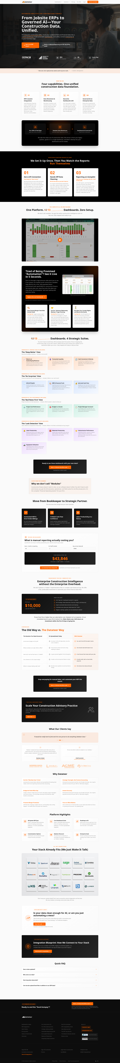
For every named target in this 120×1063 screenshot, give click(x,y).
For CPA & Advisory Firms (47, 1026)
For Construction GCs (46, 1024)
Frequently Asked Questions (48, 1038)
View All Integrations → (27, 1054)
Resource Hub (64, 1036)
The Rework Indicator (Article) (68, 1033)
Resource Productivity (47, 1036)
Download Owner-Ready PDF (50, 567)
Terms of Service (62, 1061)
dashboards (48, 37)
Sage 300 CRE (25, 1049)
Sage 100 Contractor (46, 1049)
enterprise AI (70, 37)
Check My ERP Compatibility (42, 951)
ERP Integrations (25, 1026)
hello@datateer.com (87, 1030)
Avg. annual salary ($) (78, 546)
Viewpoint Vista (84, 1049)
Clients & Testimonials (27, 1033)
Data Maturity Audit (66, 1029)
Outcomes (24, 1036)
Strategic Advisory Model (47, 1029)
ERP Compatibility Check (67, 1026)
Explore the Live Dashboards (35, 297)
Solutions (66, 2)
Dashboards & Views (26, 1024)
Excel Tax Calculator (66, 1024)
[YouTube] (97, 1061)
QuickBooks (63, 1052)
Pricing (73, 2)
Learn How (29, 716)
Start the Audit (38, 924)
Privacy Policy (54, 1061)
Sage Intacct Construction (67, 1049)
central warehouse (28, 37)
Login (84, 2)
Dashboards (58, 2)
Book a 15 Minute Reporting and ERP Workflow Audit (57, 45)
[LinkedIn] (95, 1061)
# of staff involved (53, 546)
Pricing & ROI (25, 1031)
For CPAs (79, 2)
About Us (83, 1024)
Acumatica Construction (27, 1052)
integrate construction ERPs (33, 35)
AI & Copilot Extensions (47, 1033)
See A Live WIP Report (29, 45)
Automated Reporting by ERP (48, 1031)
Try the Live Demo (93, 2)
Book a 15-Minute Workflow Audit (59, 467)
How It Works (25, 1029)
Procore (43, 1052)
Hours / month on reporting (31, 546)
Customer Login (86, 1027)
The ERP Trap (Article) (66, 1031)
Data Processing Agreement (73, 1061)
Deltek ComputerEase (85, 1052)
